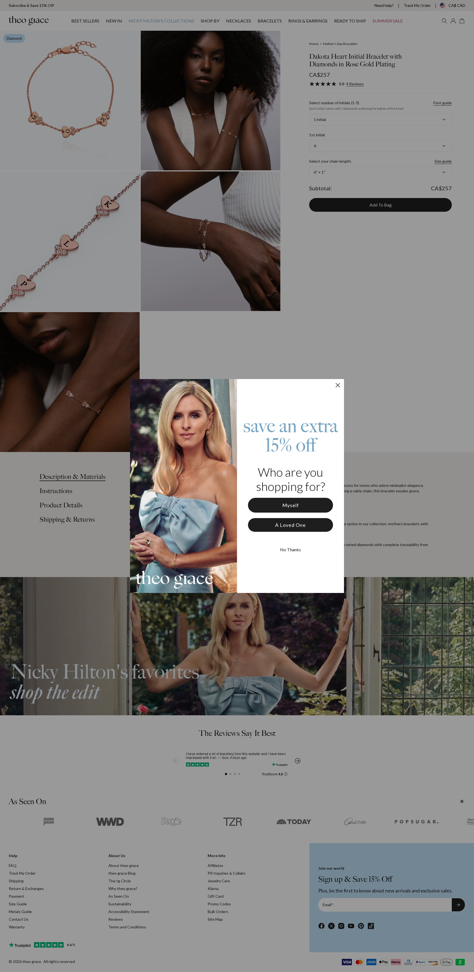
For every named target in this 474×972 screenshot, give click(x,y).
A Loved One (290, 525)
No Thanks (290, 549)
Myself (290, 505)
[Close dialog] (338, 385)
